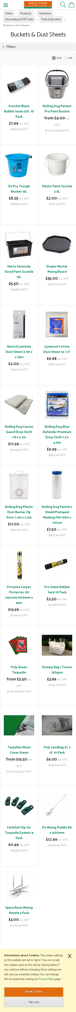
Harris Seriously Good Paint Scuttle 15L (19, 272)
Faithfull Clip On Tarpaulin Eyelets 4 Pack (19, 833)
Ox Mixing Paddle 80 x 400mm (57, 830)
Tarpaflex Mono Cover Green (19, 750)
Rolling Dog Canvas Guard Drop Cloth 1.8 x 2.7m (19, 432)
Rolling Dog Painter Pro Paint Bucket (57, 109)
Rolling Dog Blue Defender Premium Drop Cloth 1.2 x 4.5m (57, 434)
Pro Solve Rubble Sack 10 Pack (57, 589)
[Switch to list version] (65, 58)
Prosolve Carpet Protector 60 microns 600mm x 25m (19, 595)
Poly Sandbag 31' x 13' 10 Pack (57, 750)
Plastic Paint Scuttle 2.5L (57, 189)
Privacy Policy (46, 979)
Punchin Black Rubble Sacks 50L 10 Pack (19, 111)
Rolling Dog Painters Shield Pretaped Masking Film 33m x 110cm (57, 514)
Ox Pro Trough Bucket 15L (19, 189)
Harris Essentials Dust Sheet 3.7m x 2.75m (19, 352)
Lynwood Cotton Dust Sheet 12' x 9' (57, 349)
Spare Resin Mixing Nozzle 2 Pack (19, 910)
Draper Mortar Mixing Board (57, 269)
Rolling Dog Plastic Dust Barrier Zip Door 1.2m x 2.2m (19, 512)
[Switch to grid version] (54, 58)
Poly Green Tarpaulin (19, 670)
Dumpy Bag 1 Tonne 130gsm (57, 670)
